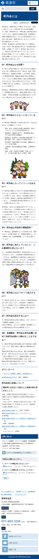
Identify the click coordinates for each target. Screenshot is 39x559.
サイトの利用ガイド (7, 491)
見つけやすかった (11, 473)
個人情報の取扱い (7, 494)
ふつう (18, 466)
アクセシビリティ (20, 494)
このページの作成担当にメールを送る (18, 453)
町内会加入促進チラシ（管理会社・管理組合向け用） (20, 420)
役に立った (9, 466)
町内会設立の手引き (10, 377)
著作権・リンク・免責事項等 (25, 491)
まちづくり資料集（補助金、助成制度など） (18, 373)
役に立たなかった (30, 466)
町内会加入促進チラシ (11, 410)
